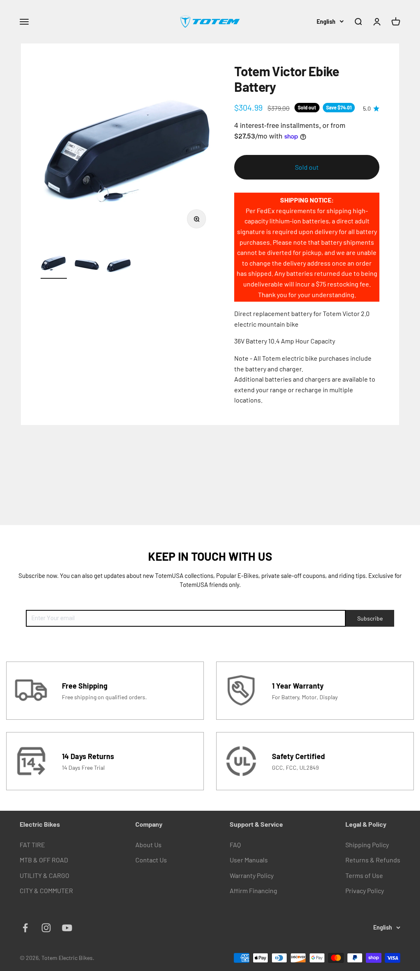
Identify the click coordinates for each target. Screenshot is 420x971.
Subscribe (370, 618)
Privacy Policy (364, 890)
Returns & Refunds (372, 860)
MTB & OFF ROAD (44, 860)
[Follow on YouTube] (67, 927)
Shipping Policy (367, 844)
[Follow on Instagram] (46, 927)
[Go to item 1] (54, 264)
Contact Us (151, 860)
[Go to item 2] (86, 264)
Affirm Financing (253, 890)
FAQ (235, 844)
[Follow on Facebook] (25, 927)
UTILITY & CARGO (44, 875)
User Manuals (249, 860)
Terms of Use (364, 875)
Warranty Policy (252, 875)
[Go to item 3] (119, 264)
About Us (148, 844)
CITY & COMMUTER (46, 890)
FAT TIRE (32, 844)
